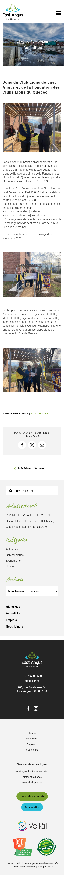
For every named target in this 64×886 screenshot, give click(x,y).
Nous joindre (15, 626)
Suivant (39, 468)
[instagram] (36, 708)
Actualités (39, 413)
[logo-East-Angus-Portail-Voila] (32, 822)
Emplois (11, 620)
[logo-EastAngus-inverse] (32, 652)
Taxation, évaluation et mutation (31, 771)
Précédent (24, 468)
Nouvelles (12, 566)
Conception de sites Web (23, 866)
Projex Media (46, 866)
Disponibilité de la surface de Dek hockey (30, 521)
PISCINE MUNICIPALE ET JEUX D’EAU (28, 515)
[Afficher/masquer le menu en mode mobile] (58, 13)
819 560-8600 (33, 676)
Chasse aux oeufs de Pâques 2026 (26, 526)
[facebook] (28, 708)
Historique (13, 606)
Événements (13, 560)
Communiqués (15, 555)
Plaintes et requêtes (31, 777)
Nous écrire (32, 680)
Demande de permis (31, 782)
